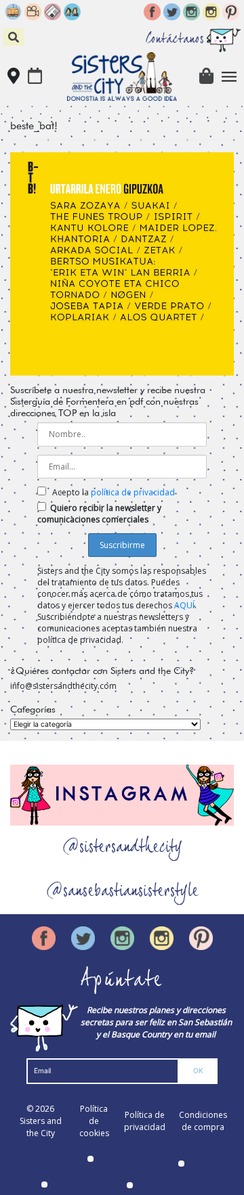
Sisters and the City (41, 1127)
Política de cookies (94, 1121)
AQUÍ (184, 605)
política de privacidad (133, 492)
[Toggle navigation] (229, 77)
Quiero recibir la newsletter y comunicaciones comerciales (99, 513)
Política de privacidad (144, 1121)
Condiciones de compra (203, 1121)
